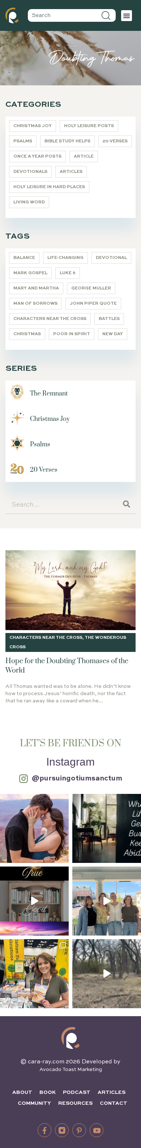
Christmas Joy (32, 126)
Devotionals (30, 172)
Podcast (76, 1092)
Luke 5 (68, 273)
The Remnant (49, 394)
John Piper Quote (93, 303)
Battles (109, 319)
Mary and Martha (36, 288)
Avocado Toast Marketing (70, 1069)
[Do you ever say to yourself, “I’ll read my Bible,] (106, 828)
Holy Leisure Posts (89, 126)
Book (47, 1092)
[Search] (106, 15)
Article (84, 156)
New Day (112, 334)
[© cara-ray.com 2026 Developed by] (70, 1038)
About (22, 1092)
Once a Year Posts (37, 156)
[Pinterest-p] (79, 1130)
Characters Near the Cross (49, 319)
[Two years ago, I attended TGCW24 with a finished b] (34, 973)
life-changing (65, 258)
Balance (24, 258)
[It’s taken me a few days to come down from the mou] (106, 901)
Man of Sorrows (35, 303)
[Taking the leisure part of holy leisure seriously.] (106, 973)
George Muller (91, 288)
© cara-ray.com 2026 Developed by (70, 1062)
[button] (126, 15)
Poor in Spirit (71, 334)
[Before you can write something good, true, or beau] (34, 901)
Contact (113, 1103)
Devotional (111, 258)
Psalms (22, 141)
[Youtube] (96, 1130)
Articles (71, 172)
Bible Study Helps (67, 141)
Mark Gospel (30, 273)
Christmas (27, 334)
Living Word (29, 202)
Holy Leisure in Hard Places (49, 187)
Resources (75, 1103)
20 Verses (115, 141)
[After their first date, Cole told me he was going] (34, 828)
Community (34, 1103)
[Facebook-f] (44, 1130)
